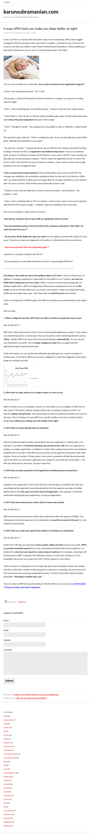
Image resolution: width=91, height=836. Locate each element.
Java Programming (10, 758)
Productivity (7, 796)
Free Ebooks (7, 750)
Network (6, 784)
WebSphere (7, 822)
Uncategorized (8, 811)
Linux (5, 769)
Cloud (5, 724)
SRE (5, 807)
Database (7, 728)
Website (7, 640)
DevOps (6, 735)
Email (7, 630)
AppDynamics (8, 720)
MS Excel (6, 780)
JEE (5, 765)
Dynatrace (7, 743)
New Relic (7, 788)
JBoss (5, 762)
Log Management (9, 773)
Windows (7, 826)
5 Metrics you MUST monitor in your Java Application (36, 695)
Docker (6, 739)
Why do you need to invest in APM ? (31, 698)
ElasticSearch (8, 746)
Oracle (6, 792)
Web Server (7, 814)
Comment (8, 650)
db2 (5, 731)
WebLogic (7, 818)
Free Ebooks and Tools (11, 754)
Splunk (6, 803)
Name (7, 621)
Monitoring (7, 777)
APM (5, 716)
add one (21, 602)
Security (6, 799)
